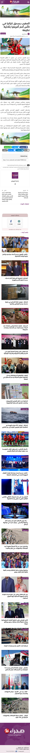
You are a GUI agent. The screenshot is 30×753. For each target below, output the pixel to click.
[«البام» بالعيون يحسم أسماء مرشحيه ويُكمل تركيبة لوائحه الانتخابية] (15, 244)
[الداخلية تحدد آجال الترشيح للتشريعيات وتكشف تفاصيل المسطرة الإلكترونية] (15, 391)
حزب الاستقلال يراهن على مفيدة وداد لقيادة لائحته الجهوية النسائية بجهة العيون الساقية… (15, 596)
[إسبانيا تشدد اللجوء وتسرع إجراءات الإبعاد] (15, 636)
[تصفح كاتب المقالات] (15, 175)
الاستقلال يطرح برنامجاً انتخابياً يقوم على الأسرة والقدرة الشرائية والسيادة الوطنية (16, 352)
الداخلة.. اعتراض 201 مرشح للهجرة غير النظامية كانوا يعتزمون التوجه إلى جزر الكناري (15, 426)
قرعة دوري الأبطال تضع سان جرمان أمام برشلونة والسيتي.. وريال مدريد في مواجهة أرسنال (15, 522)
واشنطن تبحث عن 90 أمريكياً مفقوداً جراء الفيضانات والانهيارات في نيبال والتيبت (16, 547)
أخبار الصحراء (25, 630)
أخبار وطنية (25, 359)
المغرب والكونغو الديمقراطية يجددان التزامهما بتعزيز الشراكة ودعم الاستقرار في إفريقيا (15, 377)
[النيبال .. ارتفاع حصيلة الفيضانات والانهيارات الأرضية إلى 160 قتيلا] (15, 705)
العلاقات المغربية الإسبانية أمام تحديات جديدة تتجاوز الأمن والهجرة (16, 279)
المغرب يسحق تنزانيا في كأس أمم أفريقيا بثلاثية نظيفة (17, 165)
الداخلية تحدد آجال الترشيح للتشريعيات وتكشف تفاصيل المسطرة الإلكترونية (17, 402)
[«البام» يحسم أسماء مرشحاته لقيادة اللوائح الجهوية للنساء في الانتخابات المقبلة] (15, 463)
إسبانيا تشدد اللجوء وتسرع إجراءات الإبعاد (16, 645)
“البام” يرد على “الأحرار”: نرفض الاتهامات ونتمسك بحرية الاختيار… (16, 692)
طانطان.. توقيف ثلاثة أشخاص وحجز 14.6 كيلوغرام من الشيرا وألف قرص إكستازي (16, 668)
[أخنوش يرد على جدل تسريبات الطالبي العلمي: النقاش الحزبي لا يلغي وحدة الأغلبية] (15, 487)
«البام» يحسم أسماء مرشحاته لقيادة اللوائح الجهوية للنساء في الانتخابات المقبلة (15, 473)
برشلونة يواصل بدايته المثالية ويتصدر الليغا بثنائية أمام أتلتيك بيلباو (15, 571)
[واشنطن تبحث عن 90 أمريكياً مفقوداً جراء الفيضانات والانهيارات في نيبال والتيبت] (15, 536)
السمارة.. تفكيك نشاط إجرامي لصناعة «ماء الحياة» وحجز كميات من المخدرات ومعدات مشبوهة (15, 327)
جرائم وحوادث (25, 286)
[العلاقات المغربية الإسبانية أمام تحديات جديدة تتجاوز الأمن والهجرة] (15, 268)
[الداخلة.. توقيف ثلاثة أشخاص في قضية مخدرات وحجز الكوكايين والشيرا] (15, 292)
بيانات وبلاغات (24, 385)
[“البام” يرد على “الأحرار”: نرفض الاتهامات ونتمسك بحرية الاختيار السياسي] (15, 682)
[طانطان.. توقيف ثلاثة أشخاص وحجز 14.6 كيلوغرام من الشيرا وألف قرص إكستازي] (15, 658)
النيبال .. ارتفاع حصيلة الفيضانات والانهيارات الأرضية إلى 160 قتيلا (15, 716)
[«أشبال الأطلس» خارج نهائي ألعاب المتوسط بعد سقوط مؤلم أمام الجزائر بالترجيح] (15, 439)
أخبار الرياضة (3, 33)
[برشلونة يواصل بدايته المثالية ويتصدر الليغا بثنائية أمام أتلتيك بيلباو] (15, 560)
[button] (24, 147)
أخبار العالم (25, 530)
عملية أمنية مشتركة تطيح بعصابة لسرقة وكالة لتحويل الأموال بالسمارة (23, 195)
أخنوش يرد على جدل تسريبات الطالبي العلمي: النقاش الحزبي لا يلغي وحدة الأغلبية (15, 497)
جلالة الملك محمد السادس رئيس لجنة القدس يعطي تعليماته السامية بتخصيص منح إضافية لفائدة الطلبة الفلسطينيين (7, 196)
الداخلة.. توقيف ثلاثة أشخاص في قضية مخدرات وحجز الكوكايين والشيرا (16, 302)
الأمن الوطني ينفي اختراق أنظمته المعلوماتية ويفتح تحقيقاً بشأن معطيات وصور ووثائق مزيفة (14, 622)
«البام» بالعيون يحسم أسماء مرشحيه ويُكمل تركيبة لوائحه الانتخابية (15, 255)
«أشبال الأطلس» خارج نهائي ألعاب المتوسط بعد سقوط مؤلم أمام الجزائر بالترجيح (15, 450)
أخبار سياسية (25, 238)
